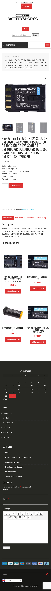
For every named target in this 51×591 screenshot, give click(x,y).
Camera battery (28, 210)
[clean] (31, 514)
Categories (10, 45)
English (8, 580)
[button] (47, 45)
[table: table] (20, 517)
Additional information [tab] (24, 218)
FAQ (7, 452)
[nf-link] (10, 517)
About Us (7, 427)
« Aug (5, 399)
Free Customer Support (14, 467)
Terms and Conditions (13, 476)
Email (6, 499)
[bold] (19, 514)
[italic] (23, 514)
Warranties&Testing (13, 462)
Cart (7, 418)
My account (7, 413)
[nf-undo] (25, 517)
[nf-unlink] (15, 517)
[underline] (27, 514)
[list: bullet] (41, 514)
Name (5, 489)
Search (35, 35)
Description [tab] (7, 218)
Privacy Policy (10, 472)
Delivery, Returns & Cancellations (18, 457)
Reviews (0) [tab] (41, 218)
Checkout (9, 423)
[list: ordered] (37, 514)
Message (7, 509)
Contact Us (7, 432)
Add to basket (16, 186)
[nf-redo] (29, 517)
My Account (26, 6)
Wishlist (6, 437)
